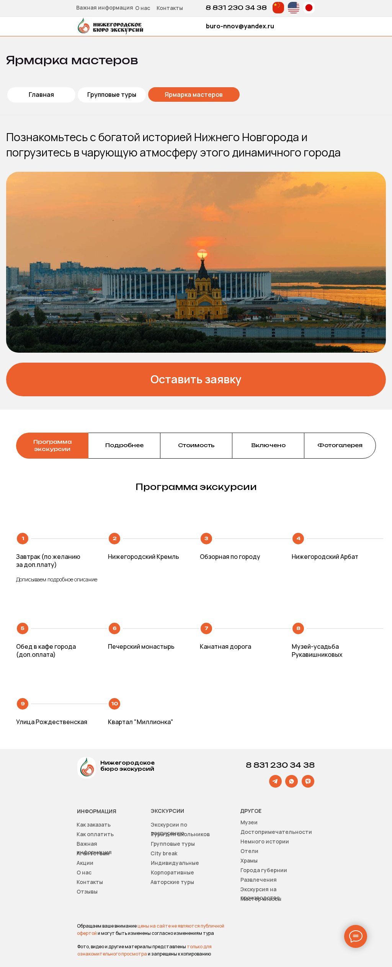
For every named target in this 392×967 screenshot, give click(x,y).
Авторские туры (172, 882)
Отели (249, 851)
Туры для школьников (180, 834)
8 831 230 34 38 (236, 7)
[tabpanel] (196, 604)
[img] (278, 7)
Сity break (163, 853)
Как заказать (94, 824)
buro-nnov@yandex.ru (240, 26)
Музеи (249, 822)
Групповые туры (173, 843)
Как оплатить (95, 834)
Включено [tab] (268, 445)
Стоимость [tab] (196, 445)
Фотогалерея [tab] (340, 445)
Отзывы (87, 891)
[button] (196, 379)
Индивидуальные (175, 862)
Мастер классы (260, 898)
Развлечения (258, 879)
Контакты (170, 7)
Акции (85, 862)
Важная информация (104, 7)
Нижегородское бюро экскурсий (127, 766)
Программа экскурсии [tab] (52, 445)
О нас (142, 7)
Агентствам (93, 853)
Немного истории (264, 841)
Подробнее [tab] (124, 445)
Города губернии (263, 870)
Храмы (249, 860)
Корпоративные (172, 872)
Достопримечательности (276, 831)
